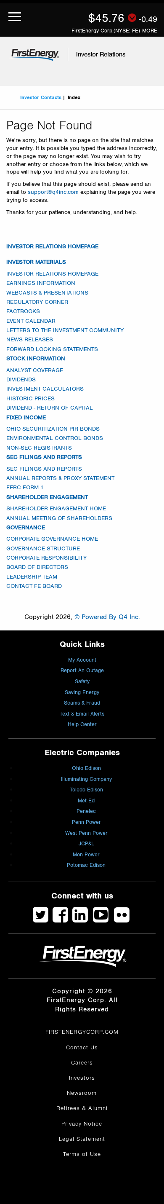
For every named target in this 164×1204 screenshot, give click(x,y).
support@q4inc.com (53, 192)
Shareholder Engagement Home (56, 508)
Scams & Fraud (82, 703)
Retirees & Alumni (82, 1108)
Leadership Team (31, 577)
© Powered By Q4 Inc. (107, 617)
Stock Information (35, 358)
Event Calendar (31, 321)
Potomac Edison (86, 865)
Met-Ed (86, 801)
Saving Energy (82, 692)
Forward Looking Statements (52, 349)
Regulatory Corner (37, 302)
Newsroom (82, 1093)
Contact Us (82, 1047)
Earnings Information (40, 283)
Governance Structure (43, 548)
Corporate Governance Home (52, 539)
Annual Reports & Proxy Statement (60, 478)
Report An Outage (82, 671)
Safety (82, 681)
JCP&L (86, 844)
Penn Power (86, 822)
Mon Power (86, 855)
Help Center (82, 724)
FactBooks (23, 311)
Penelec (86, 811)
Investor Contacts (40, 97)
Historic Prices (30, 398)
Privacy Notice (81, 1124)
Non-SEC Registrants (39, 448)
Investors (82, 1078)
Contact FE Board (34, 586)
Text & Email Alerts (82, 714)
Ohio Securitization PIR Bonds (53, 429)
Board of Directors (37, 567)
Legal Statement (82, 1139)
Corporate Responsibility (46, 558)
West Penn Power (86, 833)
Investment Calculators (45, 389)
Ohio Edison (86, 768)
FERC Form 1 (25, 487)
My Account (82, 660)
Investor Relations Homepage (52, 246)
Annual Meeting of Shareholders (59, 518)
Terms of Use (82, 1154)
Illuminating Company (86, 779)
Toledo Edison (86, 790)
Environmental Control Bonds (54, 438)
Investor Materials (36, 262)
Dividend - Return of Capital (49, 408)
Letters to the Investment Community (65, 330)
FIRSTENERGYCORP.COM (82, 1032)
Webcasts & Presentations (47, 293)
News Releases (29, 339)
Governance (25, 527)
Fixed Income (26, 417)
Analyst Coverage (34, 370)
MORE (149, 31)
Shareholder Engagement (47, 497)
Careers (82, 1062)
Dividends (21, 379)
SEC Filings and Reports (44, 457)
